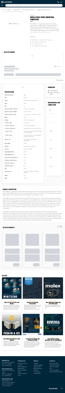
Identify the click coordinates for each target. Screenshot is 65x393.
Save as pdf (60, 80)
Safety (19, 371)
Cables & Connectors (22, 363)
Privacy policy (37, 371)
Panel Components (22, 370)
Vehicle (19, 375)
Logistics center (37, 366)
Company (36, 363)
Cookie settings (37, 373)
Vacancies (36, 370)
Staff (51, 368)
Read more (32, 36)
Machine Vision (21, 368)
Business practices (38, 368)
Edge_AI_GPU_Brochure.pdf (55, 93)
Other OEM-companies (55, 365)
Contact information (54, 363)
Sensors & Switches (22, 373)
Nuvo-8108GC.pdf (54, 90)
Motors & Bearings (22, 366)
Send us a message (54, 366)
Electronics (20, 365)
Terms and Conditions (54, 370)
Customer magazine (38, 365)
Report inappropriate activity (56, 371)
